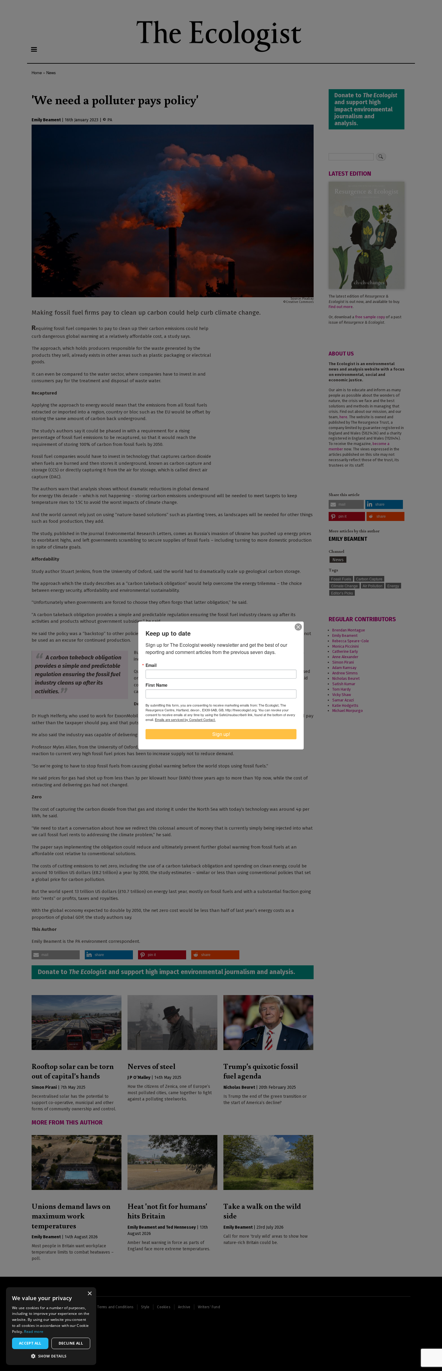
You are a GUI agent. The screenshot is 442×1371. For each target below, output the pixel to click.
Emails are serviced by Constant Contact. (185, 719)
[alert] (51, 1326)
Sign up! (221, 734)
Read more (33, 1331)
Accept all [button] (30, 1343)
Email (151, 665)
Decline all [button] (71, 1343)
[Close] (298, 627)
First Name (156, 685)
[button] (51, 1356)
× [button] (89, 1293)
